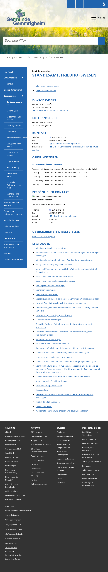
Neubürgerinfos (14, 125)
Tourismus (61, 432)
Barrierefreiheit (10, 544)
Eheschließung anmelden (47, 294)
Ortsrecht (8, 232)
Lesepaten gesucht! (89, 443)
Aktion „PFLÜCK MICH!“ (91, 462)
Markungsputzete (89, 439)
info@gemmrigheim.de (14, 534)
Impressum (9, 551)
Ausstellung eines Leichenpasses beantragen (55, 281)
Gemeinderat (10, 238)
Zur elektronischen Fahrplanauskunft (52, 110)
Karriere (7, 253)
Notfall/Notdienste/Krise (14, 436)
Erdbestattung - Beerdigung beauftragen (54, 315)
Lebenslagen (12, 110)
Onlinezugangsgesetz (13, 259)
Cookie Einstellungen (13, 559)
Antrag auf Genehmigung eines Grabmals (54, 264)
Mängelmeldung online (14, 145)
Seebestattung (42, 390)
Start (7, 57)
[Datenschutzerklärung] (96, 4)
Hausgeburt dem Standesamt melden (52, 343)
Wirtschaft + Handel (13, 500)
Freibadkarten (10, 445)
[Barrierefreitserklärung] (80, 4)
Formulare (11, 131)
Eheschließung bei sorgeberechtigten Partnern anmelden (61, 303)
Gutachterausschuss (13, 154)
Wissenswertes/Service (15, 137)
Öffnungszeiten (11, 77)
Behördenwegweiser (55, 57)
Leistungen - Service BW (14, 118)
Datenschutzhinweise (13, 555)
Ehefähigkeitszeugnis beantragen (50, 285)
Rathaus (18, 57)
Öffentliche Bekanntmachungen (13, 212)
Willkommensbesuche (91, 470)
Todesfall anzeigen (44, 406)
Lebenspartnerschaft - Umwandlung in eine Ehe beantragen (62, 352)
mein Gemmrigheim (92, 428)
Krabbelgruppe (88, 474)
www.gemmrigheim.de (13, 539)
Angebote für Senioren (65, 459)
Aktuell (8, 432)
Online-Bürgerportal (13, 90)
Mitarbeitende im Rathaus (11, 204)
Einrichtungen (10, 466)
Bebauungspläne (11, 226)
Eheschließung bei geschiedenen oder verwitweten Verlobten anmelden (67, 299)
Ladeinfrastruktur (12, 461)
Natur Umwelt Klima (64, 440)
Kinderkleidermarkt (89, 478)
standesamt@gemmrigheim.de (66, 143)
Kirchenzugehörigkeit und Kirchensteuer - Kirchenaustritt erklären (65, 348)
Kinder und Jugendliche (66, 463)
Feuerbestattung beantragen (48, 319)
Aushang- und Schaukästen (13, 195)
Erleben (61, 428)
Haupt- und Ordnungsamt (43, 236)
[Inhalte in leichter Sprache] (71, 4)
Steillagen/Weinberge (65, 436)
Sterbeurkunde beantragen (48, 402)
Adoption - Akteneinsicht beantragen (52, 248)
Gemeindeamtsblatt (13, 449)
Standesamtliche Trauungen (11, 245)
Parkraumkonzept (12, 457)
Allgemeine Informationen (47, 86)
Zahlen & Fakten (11, 491)
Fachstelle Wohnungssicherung (14, 185)
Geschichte (61, 483)
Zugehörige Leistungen (46, 90)
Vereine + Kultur (63, 474)
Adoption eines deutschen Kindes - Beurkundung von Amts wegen (65, 260)
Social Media (10, 453)
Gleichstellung (13, 167)
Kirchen (60, 478)
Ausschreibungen (11, 220)
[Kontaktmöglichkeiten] (88, 4)
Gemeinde (10, 428)
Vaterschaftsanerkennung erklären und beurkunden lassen (62, 411)
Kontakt (10, 84)
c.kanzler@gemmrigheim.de (65, 216)
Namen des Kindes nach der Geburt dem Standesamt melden (63, 376)
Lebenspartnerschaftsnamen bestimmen (54, 357)
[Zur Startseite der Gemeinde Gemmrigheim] (21, 17)
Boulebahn (86, 466)
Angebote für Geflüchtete (15, 495)
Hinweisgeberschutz (13, 440)
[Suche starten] (101, 41)
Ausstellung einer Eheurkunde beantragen (54, 276)
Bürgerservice (34, 57)
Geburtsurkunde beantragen (48, 339)
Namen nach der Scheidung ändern (51, 381)
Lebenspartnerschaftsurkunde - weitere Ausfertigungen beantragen (66, 361)
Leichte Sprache (11, 547)
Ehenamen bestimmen (46, 290)
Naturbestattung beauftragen (49, 385)
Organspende (13, 161)
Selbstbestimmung (13, 174)
